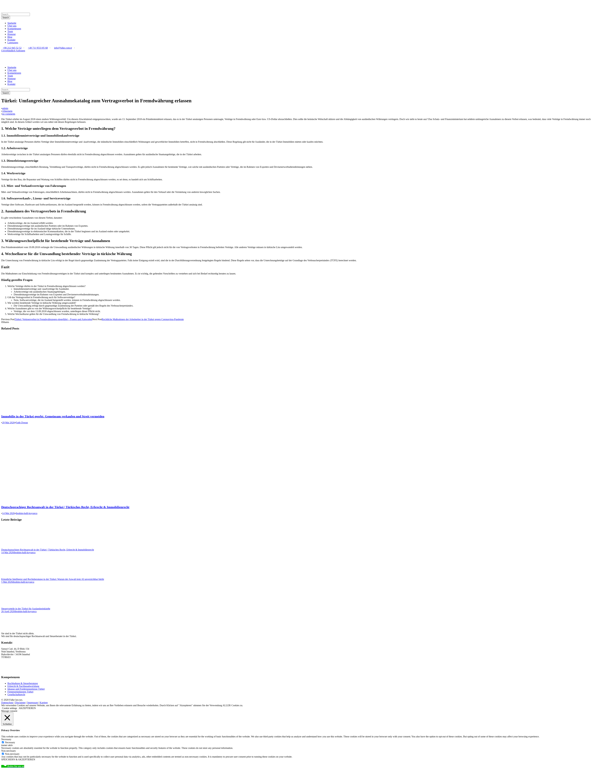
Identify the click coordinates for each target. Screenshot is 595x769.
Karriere (44, 702)
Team (10, 31)
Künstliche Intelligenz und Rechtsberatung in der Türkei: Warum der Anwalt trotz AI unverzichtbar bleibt (52, 579)
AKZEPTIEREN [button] (27, 708)
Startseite (11, 23)
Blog (9, 37)
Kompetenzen (14, 28)
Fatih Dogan (22, 422)
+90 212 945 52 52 (12, 48)
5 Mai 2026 (7, 582)
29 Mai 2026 (8, 422)
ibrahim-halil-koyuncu (26, 513)
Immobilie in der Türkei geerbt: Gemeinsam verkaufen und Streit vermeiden (52, 416)
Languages (12, 42)
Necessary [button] (6, 739)
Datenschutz (7, 702)
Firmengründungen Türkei (20, 691)
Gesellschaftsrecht (16, 694)
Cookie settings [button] (9, 708)
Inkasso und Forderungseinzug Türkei (26, 689)
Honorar (11, 34)
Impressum (32, 702)
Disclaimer (20, 702)
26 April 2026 (8, 611)
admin (5, 108)
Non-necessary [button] (8, 750)
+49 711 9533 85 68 (38, 48)
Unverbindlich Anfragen (13, 50)
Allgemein (7, 111)
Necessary (10, 742)
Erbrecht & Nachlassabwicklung (23, 686)
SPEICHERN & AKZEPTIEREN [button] (18, 759)
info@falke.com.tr (63, 48)
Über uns (11, 25)
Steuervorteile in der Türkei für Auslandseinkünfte (25, 608)
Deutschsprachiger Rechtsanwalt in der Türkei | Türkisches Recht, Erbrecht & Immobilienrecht (65, 507)
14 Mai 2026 (8, 513)
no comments (8, 114)
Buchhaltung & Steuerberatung (22, 683)
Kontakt (11, 39)
